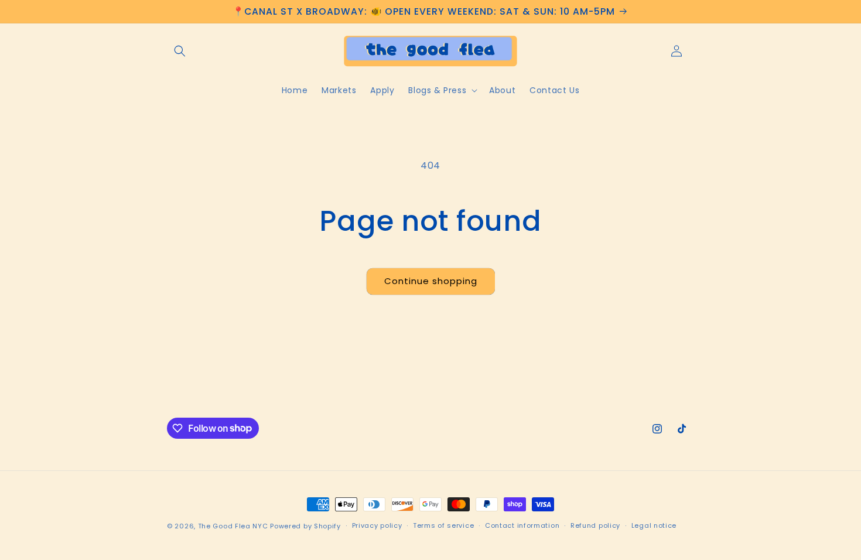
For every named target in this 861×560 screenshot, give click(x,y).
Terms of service (443, 525)
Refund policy (595, 525)
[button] (180, 51)
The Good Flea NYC (233, 526)
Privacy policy (377, 525)
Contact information (522, 525)
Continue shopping (430, 281)
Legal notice (653, 525)
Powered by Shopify (305, 526)
